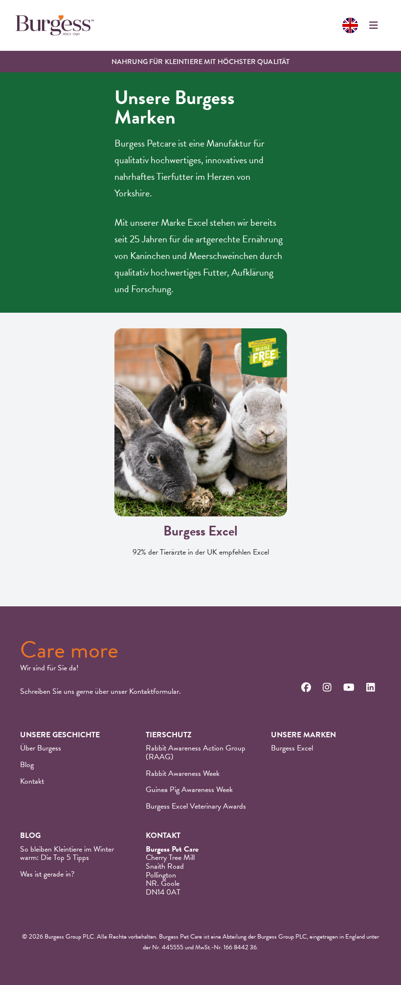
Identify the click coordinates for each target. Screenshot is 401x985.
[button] (373, 25)
